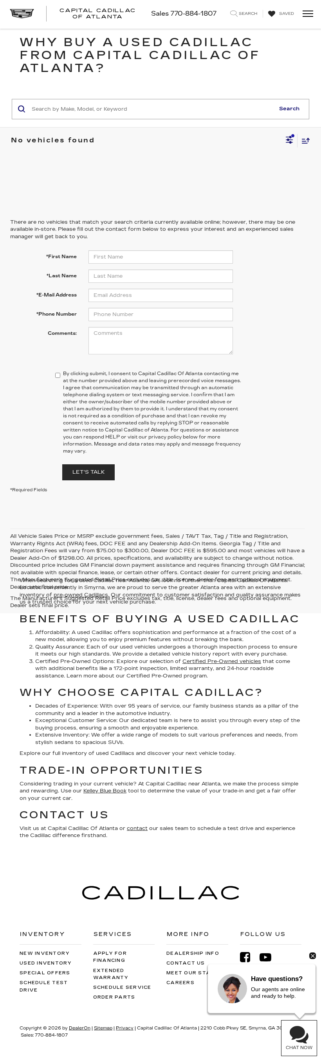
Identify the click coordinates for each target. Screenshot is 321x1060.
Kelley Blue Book (104, 791)
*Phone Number (56, 314)
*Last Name (62, 275)
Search (289, 109)
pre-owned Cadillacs (81, 595)
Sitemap (103, 1028)
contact (137, 828)
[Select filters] (289, 141)
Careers (180, 982)
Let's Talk (88, 472)
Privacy (124, 1028)
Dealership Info (192, 953)
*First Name (61, 256)
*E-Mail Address (56, 295)
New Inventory (45, 953)
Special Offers (45, 973)
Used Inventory (46, 963)
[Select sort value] (304, 140)
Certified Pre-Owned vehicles (221, 661)
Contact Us (185, 963)
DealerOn (79, 1028)
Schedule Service (122, 987)
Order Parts (114, 997)
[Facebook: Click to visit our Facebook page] (249, 957)
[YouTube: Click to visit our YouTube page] (269, 957)
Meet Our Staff (192, 973)
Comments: (62, 333)
